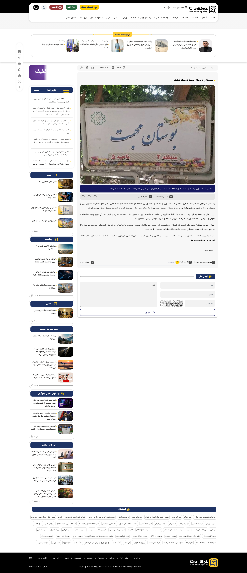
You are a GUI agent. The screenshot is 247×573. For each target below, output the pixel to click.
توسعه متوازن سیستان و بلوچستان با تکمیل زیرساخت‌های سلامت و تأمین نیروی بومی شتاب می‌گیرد (51, 142)
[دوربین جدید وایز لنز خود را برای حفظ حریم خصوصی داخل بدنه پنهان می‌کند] (65, 467)
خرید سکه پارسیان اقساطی (174, 529)
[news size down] (95, 196)
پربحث (36, 90)
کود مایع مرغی (160, 523)
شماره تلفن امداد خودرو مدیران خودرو (71, 517)
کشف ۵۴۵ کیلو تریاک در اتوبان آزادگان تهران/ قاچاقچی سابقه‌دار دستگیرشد (51, 100)
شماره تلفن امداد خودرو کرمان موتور (101, 517)
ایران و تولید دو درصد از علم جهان (44, 220)
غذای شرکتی (66, 529)
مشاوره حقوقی (170, 536)
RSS (30, 558)
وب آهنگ (187, 517)
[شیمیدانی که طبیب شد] (65, 184)
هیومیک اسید (137, 517)
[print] (81, 68)
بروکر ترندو (49, 523)
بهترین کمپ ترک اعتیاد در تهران (157, 517)
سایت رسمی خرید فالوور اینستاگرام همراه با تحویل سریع (93, 536)
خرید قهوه (66, 542)
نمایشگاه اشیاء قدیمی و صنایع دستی (45, 312)
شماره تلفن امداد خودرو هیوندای (43, 517)
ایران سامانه (33, 566)
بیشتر (36, 231)
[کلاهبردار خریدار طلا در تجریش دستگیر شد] (65, 197)
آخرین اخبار (51, 90)
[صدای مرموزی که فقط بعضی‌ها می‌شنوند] (65, 288)
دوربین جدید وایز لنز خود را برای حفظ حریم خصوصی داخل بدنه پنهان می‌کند (44, 467)
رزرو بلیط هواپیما (139, 542)
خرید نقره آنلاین (146, 523)
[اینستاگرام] (19, 51)
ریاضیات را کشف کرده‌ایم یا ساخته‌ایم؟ (46, 247)
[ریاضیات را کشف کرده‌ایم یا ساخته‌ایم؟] (65, 249)
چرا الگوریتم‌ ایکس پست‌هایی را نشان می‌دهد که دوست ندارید (44, 376)
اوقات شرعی (42, 558)
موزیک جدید (176, 517)
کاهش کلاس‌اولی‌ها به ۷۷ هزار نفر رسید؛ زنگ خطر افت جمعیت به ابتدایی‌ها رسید (51, 153)
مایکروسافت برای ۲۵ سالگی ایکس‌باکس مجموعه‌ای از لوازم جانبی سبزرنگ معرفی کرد (45, 493)
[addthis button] (150, 196)
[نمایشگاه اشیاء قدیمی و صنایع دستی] (65, 313)
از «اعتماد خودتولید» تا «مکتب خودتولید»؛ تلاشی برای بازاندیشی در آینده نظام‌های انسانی (183, 44)
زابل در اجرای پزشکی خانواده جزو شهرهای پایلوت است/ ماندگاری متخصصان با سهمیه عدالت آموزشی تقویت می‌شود (51, 164)
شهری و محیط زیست (198, 67)
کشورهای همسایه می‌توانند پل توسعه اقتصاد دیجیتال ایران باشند (43, 428)
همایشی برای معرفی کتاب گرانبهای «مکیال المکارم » (43, 209)
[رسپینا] (51, 72)
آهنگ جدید (157, 529)
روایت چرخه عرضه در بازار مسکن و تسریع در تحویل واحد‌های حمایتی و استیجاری (139, 44)
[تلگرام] (19, 57)
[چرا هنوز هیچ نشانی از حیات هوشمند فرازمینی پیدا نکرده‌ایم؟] (65, 275)
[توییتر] (19, 81)
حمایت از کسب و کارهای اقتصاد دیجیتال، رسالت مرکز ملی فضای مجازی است (44, 416)
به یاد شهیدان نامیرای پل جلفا (52, 44)
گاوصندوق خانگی (47, 536)
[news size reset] (89, 196)
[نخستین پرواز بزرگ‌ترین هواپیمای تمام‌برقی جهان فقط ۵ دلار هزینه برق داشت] (65, 365)
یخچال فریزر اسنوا (62, 536)
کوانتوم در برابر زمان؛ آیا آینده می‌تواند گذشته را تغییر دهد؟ (45, 260)
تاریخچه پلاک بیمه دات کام (206, 542)
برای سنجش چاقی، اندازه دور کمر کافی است (94, 46)
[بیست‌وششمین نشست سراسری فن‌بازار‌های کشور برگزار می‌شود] (65, 480)
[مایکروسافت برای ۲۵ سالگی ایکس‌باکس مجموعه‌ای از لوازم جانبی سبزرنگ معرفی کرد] (65, 493)
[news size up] (83, 196)
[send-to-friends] (92, 68)
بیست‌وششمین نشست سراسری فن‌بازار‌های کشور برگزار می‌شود (44, 479)
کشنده (73, 523)
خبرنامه (112, 558)
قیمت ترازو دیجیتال (109, 523)
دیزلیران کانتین (197, 523)
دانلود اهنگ (38, 523)
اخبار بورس (56, 542)
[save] (86, 67)
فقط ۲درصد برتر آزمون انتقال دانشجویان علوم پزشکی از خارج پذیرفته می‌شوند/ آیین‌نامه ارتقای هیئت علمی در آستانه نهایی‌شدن (51, 111)
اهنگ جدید (78, 542)
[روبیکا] (19, 75)
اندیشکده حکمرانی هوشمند (89, 523)
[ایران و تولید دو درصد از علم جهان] (65, 223)
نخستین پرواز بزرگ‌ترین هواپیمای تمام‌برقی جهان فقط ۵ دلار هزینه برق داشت (44, 364)
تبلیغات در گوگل (156, 536)
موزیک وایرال (211, 523)
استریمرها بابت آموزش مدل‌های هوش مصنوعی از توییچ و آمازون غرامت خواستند (44, 403)
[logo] (202, 9)
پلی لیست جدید (62, 523)
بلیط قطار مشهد (154, 542)
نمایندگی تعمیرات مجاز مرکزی (205, 517)
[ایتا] (19, 70)
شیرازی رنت (102, 529)
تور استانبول (54, 529)
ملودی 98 (189, 542)
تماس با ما (124, 558)
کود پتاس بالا (184, 523)
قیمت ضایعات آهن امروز (128, 523)
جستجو (90, 558)
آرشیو (67, 558)
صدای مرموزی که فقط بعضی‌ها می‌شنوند (44, 286)
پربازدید (66, 90)
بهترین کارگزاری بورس (139, 536)
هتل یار (130, 529)
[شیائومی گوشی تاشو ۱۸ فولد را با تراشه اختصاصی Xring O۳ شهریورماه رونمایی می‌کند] (65, 352)
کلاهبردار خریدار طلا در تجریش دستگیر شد (44, 196)
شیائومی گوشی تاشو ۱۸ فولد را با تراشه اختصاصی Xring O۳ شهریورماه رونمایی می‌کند (44, 351)
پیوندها (101, 558)
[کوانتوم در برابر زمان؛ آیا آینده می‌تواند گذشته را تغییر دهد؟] (65, 262)
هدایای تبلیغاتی (80, 529)
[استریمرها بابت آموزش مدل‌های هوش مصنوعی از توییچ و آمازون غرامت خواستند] (65, 403)
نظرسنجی (77, 558)
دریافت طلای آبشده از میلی (197, 529)
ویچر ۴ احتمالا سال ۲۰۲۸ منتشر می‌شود (44, 337)
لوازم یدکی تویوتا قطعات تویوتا (189, 536)
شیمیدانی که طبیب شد (47, 181)
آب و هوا (56, 558)
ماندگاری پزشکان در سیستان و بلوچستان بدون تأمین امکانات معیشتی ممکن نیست (51, 122)
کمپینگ (91, 529)
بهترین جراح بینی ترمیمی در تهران (97, 542)
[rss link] (19, 87)
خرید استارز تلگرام (143, 529)
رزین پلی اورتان (123, 517)
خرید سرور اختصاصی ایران (173, 542)
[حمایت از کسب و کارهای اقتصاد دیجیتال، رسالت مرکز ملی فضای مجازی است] (65, 416)
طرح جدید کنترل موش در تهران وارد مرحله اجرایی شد (51, 131)
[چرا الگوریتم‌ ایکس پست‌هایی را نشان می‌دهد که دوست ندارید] (65, 378)
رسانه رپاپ (172, 523)
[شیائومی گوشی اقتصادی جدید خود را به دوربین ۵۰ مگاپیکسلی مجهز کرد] (65, 454)
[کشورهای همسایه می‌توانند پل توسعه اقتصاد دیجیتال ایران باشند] (65, 429)
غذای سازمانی (42, 529)
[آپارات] (19, 64)
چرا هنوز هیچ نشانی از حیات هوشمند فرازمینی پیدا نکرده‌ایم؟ (44, 273)
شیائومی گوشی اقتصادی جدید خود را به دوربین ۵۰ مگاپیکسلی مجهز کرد (43, 454)
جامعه (210, 67)
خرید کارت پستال (209, 536)
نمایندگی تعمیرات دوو (117, 529)
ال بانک (127, 542)
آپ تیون (213, 529)
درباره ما (137, 558)
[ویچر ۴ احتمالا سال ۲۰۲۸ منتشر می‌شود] (65, 339)
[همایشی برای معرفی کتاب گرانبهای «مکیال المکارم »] (65, 210)
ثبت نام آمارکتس (122, 536)
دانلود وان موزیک (43, 542)
